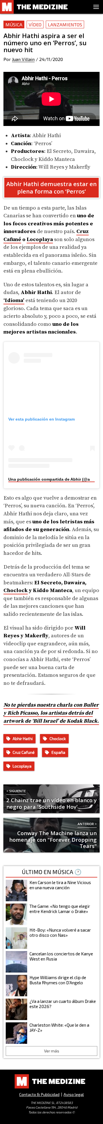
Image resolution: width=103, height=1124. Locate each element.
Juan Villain (23, 59)
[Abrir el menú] (96, 7)
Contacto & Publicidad (39, 1094)
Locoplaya (40, 239)
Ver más (51, 1050)
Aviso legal (74, 1094)
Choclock (15, 590)
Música (13, 24)
